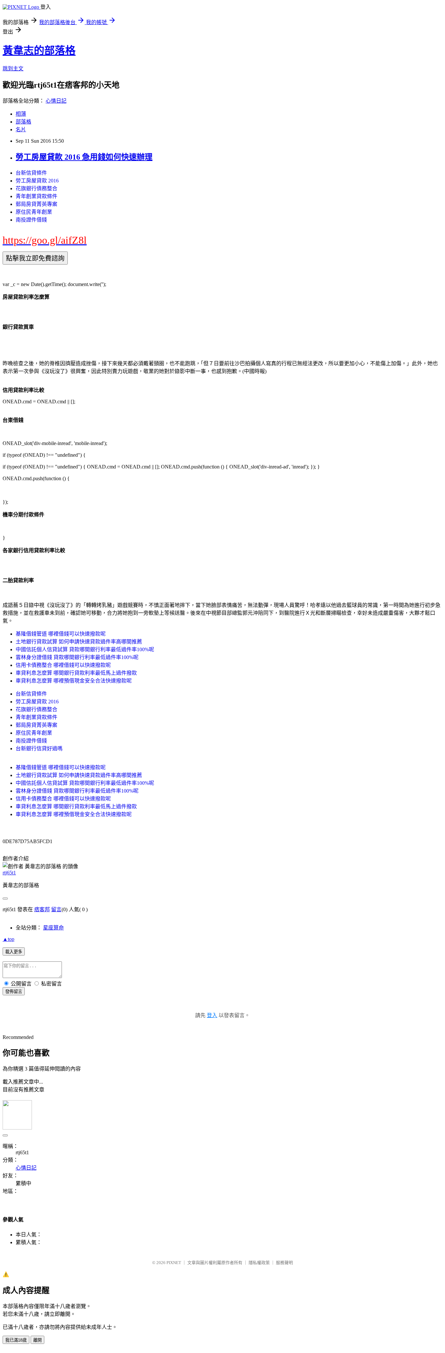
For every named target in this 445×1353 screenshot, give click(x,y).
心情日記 (56, 101)
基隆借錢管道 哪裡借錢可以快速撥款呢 (61, 634)
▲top (8, 939)
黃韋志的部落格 (39, 50)
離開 (37, 1340)
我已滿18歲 (16, 1340)
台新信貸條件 (31, 173)
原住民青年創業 (34, 212)
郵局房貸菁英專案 (36, 204)
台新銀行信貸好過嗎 (39, 748)
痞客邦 (42, 909)
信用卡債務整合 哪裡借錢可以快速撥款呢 (63, 665)
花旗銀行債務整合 (36, 188)
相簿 (21, 114)
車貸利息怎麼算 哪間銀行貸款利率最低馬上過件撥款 (76, 673)
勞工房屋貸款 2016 (37, 180)
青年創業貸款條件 (36, 196)
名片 (21, 129)
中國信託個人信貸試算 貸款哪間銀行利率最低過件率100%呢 (85, 649)
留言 (56, 909)
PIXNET (173, 1262)
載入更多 (13, 951)
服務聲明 (284, 1262)
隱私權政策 (259, 1262)
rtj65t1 (9, 872)
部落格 (23, 121)
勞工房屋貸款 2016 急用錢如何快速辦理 (84, 157)
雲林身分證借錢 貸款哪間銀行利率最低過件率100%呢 (77, 657)
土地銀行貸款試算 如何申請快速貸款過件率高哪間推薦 (79, 641)
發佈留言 (13, 991)
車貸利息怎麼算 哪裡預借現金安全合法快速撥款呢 (74, 681)
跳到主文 (13, 68)
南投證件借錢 (31, 220)
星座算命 (53, 927)
